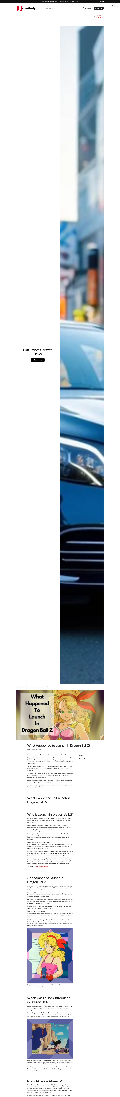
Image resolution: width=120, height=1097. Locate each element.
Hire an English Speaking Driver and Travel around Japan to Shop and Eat (60, 1)
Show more (38, 360)
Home (17, 687)
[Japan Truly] (26, 8)
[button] (99, 8)
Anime (22, 687)
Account (89, 8)
